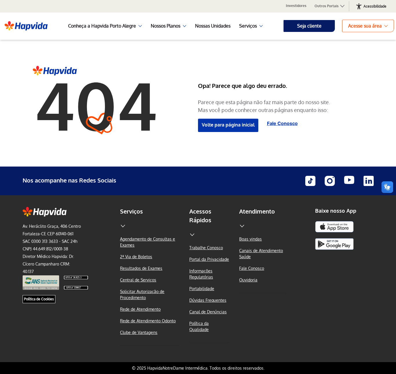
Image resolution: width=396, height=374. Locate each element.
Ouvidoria (248, 279)
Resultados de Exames (141, 268)
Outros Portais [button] (327, 6)
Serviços (131, 211)
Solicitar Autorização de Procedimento (142, 294)
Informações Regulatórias (201, 273)
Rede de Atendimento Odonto (148, 320)
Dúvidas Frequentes (207, 300)
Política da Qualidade (199, 326)
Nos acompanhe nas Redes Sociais (69, 180)
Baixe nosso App (335, 210)
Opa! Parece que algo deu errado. (242, 85)
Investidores (296, 5)
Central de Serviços (138, 279)
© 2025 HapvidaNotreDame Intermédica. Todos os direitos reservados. (198, 368)
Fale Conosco (282, 123)
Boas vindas (250, 238)
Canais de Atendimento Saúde (261, 253)
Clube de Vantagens (138, 332)
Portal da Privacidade (209, 259)
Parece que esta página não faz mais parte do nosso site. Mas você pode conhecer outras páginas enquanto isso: (264, 106)
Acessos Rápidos (200, 215)
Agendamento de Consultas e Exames (147, 241)
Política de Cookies (39, 299)
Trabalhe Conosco (206, 247)
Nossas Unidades (212, 26)
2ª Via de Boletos (136, 256)
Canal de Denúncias (208, 311)
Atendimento (257, 211)
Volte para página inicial (228, 125)
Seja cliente (309, 26)
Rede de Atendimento (140, 309)
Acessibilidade (375, 6)
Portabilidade (201, 288)
